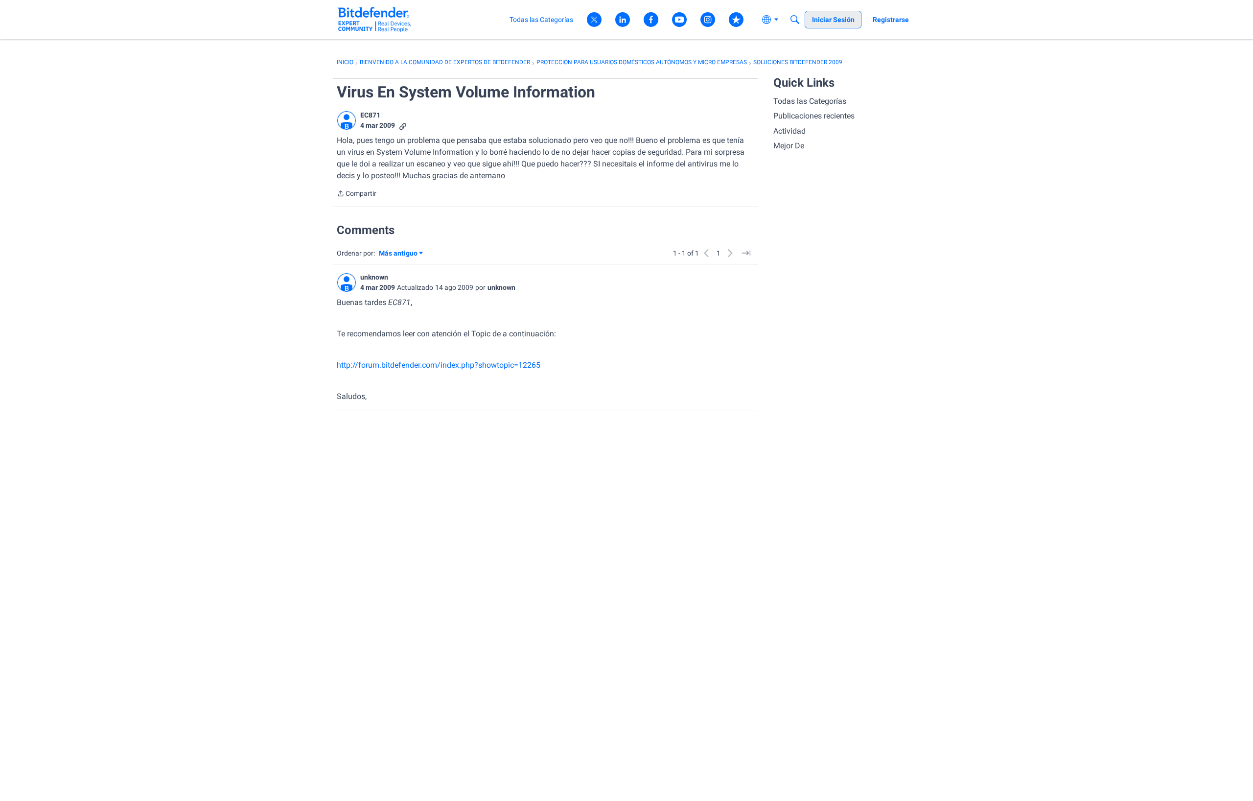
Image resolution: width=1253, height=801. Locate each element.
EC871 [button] (370, 115)
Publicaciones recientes (814, 115)
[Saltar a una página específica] (746, 253)
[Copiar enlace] (403, 125)
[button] (346, 120)
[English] (375, 19)
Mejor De (788, 145)
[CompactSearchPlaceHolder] (795, 19)
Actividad (789, 131)
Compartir (356, 194)
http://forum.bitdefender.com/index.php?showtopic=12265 (438, 365)
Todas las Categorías (809, 101)
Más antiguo (398, 254)
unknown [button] (374, 277)
